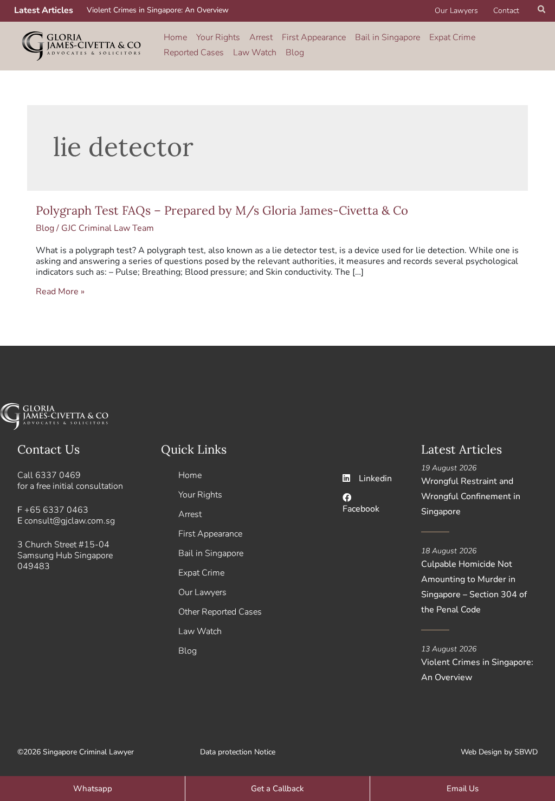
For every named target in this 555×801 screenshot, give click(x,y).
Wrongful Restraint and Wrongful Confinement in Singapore (470, 496)
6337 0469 (58, 475)
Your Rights (218, 37)
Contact (506, 10)
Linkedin (375, 479)
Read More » (60, 291)
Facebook (361, 509)
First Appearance (314, 37)
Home (175, 37)
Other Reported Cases (220, 612)
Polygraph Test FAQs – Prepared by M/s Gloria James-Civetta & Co (222, 210)
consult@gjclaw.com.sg (69, 521)
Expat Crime (452, 37)
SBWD (526, 752)
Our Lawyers (456, 10)
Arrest (261, 37)
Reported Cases (194, 53)
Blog (295, 53)
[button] (542, 11)
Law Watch (254, 53)
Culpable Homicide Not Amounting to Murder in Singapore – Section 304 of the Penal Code (474, 587)
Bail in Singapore (387, 37)
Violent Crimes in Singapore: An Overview (158, 10)
